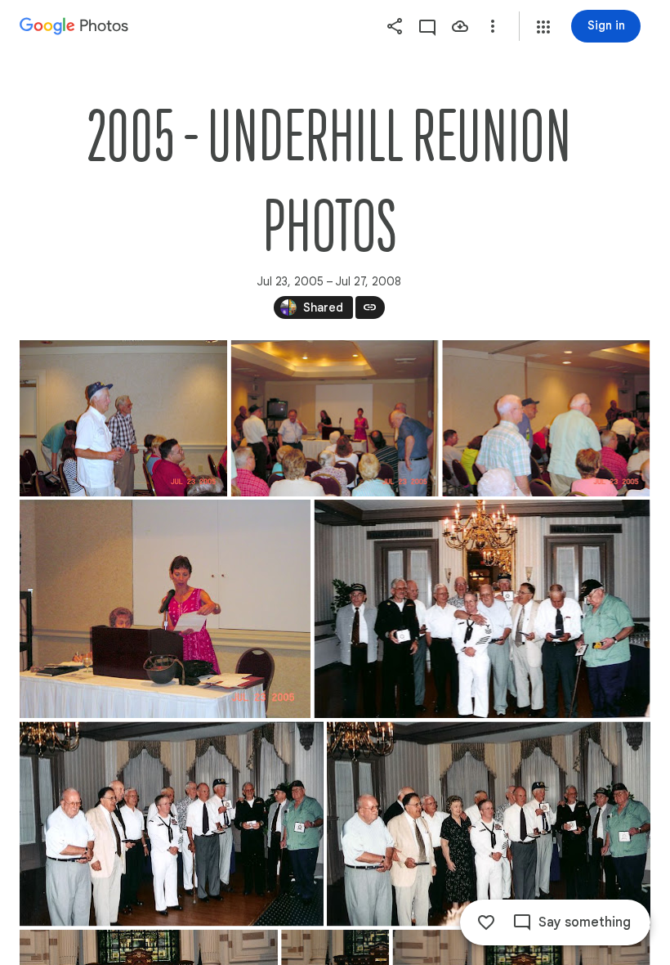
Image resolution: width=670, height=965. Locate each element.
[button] (543, 27)
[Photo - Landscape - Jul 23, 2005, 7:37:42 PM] (335, 418)
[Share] (394, 26)
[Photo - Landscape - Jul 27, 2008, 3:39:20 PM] (488, 823)
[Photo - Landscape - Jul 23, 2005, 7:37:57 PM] (546, 418)
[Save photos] (460, 26)
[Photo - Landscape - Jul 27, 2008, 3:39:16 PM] (482, 609)
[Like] (486, 922)
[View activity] (427, 26)
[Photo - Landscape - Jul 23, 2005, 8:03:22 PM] (165, 609)
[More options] (492, 26)
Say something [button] (584, 922)
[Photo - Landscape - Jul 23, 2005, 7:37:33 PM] (123, 418)
